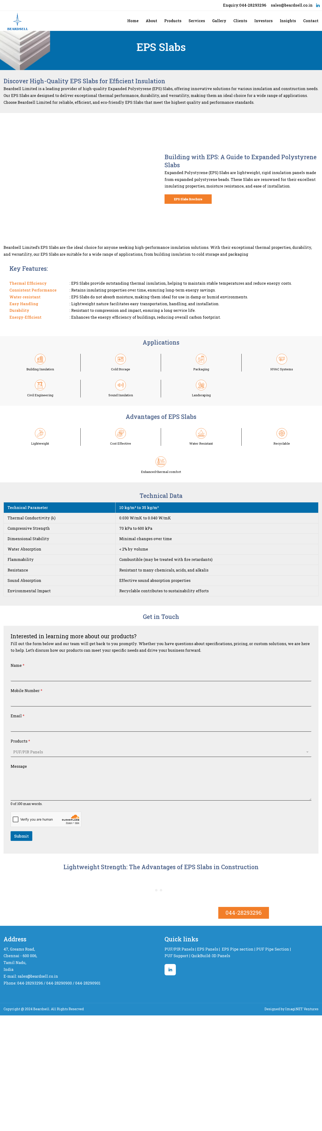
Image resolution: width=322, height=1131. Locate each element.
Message (19, 766)
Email (18, 716)
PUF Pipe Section (272, 949)
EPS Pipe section (237, 949)
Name (18, 665)
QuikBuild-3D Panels (210, 955)
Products (20, 741)
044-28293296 (244, 912)
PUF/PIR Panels (179, 949)
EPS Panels (207, 949)
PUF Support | (177, 955)
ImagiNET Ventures (301, 1009)
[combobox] (161, 752)
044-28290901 (87, 983)
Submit (21, 836)
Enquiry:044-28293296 (244, 5)
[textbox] (160, 751)
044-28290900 (59, 983)
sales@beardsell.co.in (292, 5)
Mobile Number (26, 690)
